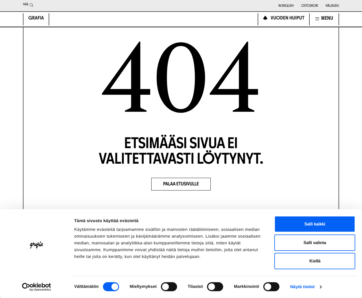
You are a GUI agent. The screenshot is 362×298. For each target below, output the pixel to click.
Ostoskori (309, 6)
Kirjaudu (332, 6)
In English (286, 6)
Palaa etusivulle (181, 184)
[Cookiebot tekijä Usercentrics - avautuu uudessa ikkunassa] (36, 287)
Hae (25, 5)
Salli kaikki (314, 224)
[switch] (169, 286)
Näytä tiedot (302, 286)
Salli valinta (314, 242)
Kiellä (314, 260)
